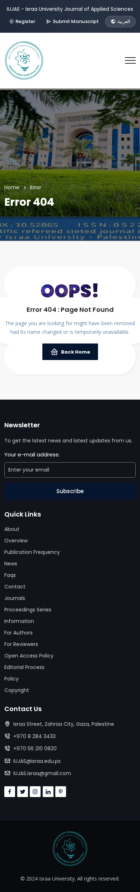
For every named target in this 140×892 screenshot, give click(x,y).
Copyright (16, 690)
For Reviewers (21, 644)
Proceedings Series (27, 609)
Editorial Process (24, 667)
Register (25, 21)
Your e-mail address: (32, 454)
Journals (14, 598)
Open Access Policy (28, 655)
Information (19, 621)
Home (11, 187)
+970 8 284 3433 (34, 736)
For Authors (18, 632)
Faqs (10, 575)
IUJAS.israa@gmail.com (42, 773)
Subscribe (70, 491)
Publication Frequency (32, 552)
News (10, 563)
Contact (14, 586)
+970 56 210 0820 (35, 748)
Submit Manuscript (76, 21)
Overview (16, 540)
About (11, 529)
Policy (11, 678)
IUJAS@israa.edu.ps (37, 761)
